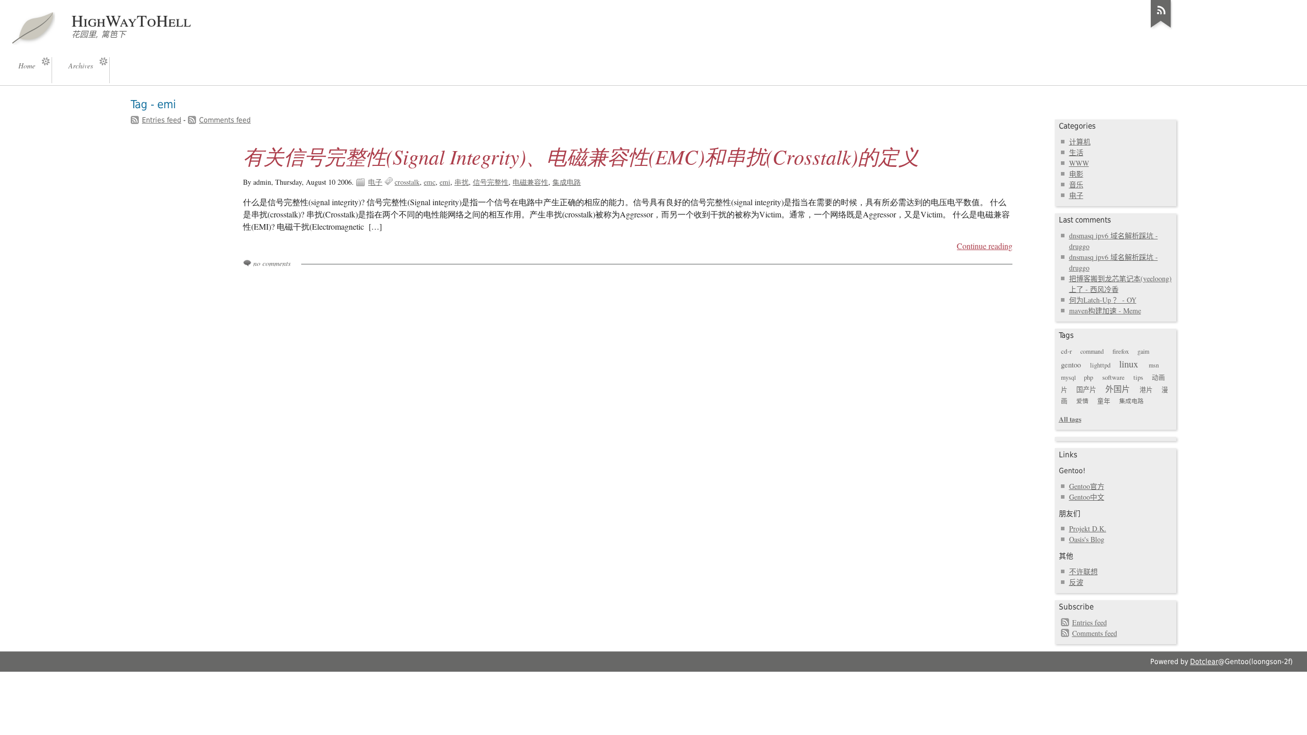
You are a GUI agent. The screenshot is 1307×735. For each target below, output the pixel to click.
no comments (272, 263)
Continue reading (984, 246)
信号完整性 (491, 182)
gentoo (1071, 364)
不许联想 (1083, 571)
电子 (375, 182)
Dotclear (1204, 661)
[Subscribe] (1161, 27)
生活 (1076, 152)
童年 (1103, 401)
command (1092, 351)
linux (1128, 363)
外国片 (1117, 389)
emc (429, 182)
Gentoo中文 (1086, 497)
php (1088, 377)
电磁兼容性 (530, 182)
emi (445, 182)
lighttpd (1100, 365)
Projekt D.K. (1087, 528)
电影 (1076, 174)
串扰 (461, 182)
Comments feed (225, 120)
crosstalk (407, 182)
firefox (1120, 351)
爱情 (1082, 401)
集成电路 (566, 182)
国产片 (1086, 389)
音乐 (1076, 184)
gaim (1143, 351)
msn (1154, 365)
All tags (1070, 419)
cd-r (1066, 351)
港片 (1146, 389)
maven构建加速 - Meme (1105, 310)
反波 (1076, 582)
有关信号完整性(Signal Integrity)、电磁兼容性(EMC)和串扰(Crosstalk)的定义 (581, 156)
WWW (1079, 163)
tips (1138, 377)
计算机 (1080, 141)
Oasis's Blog (1086, 539)
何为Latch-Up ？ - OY (1102, 300)
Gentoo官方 (1086, 486)
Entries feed (161, 120)
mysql (1068, 377)
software (1113, 377)
